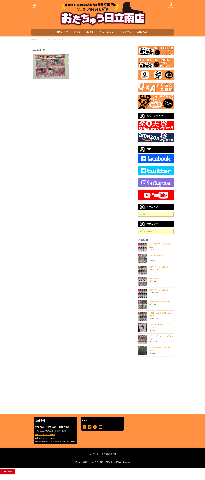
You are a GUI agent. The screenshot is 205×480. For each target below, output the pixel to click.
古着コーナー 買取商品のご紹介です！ (160, 326)
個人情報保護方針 (109, 454)
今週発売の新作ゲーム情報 (159, 301)
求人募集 (89, 32)
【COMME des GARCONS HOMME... (159, 349)
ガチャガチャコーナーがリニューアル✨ (161, 337)
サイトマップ (93, 454)
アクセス (77, 32)
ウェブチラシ (126, 32)
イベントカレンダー (107, 32)
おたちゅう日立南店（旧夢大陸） (101, 462)
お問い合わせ (142, 32)
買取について (62, 32)
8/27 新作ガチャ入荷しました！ (159, 245)
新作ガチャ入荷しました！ (159, 267)
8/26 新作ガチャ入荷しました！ (159, 256)
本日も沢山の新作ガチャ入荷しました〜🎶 (161, 314)
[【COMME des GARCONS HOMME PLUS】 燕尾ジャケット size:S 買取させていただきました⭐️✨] (143, 350)
